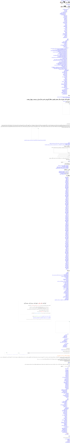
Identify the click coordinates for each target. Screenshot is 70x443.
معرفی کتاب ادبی (65, 93)
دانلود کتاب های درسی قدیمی (66, 97)
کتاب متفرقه (65, 15)
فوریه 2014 (67, 264)
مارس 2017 (66, 241)
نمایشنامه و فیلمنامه (64, 81)
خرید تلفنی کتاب (65, 345)
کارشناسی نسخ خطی (64, 42)
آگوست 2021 (66, 212)
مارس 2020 (66, 223)
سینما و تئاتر (65, 19)
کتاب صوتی (66, 294)
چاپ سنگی (65, 31)
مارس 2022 (66, 207)
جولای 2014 (66, 260)
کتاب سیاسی (66, 293)
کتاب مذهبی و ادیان (64, 76)
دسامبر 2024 (66, 185)
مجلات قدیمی (65, 75)
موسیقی (66, 419)
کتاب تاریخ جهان (65, 74)
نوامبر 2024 (67, 186)
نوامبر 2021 (67, 210)
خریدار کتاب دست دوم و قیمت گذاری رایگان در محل (60, 59)
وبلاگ (66, 334)
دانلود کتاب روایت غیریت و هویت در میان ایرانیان (62, 167)
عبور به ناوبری (68, 0)
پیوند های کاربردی (66, 338)
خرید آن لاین (65, 44)
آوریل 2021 (67, 215)
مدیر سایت (67, 171)
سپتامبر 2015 (66, 252)
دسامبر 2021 (66, 209)
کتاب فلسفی (66, 295)
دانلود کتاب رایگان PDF (62, 171)
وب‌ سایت (68, 156)
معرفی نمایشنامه (65, 91)
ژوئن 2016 (67, 247)
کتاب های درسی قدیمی (64, 84)
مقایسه (67, 433)
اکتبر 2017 (67, 236)
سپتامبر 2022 (66, 203)
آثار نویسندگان (65, 336)
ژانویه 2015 (67, 256)
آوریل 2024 (67, 190)
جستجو (69, 161)
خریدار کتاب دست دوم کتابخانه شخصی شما (61, 63)
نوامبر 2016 (67, 244)
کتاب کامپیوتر (65, 79)
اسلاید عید (67, 273)
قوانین (66, 400)
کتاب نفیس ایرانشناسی (62, 13)
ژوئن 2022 (67, 205)
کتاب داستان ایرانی (64, 72)
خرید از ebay (65, 46)
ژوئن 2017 (67, 239)
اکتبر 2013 (67, 266)
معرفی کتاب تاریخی (65, 285)
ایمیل (69, 155)
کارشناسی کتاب (65, 41)
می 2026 (67, 179)
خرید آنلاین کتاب (65, 346)
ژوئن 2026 (67, 178)
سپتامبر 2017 (66, 237)
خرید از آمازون (65, 406)
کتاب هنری (65, 77)
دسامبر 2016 (66, 243)
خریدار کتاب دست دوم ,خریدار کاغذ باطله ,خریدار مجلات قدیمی (59, 57)
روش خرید (67, 278)
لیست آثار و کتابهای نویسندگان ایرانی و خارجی (62, 281)
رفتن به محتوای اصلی (63, 0)
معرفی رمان (65, 89)
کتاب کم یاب (65, 28)
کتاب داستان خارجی (64, 410)
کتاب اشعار (65, 86)
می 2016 (67, 248)
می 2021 (67, 214)
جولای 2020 (66, 221)
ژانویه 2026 (67, 181)
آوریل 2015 (67, 255)
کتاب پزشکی (66, 298)
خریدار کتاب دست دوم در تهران (63, 61)
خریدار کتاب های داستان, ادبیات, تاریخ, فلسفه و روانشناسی (60, 67)
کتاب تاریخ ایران (65, 412)
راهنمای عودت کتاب (64, 341)
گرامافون (65, 35)
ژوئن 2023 (67, 197)
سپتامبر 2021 (66, 211)
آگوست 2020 (66, 220)
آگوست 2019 (66, 225)
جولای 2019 (66, 226)
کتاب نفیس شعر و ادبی (64, 390)
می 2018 (67, 231)
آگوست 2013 (66, 267)
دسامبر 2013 (66, 265)
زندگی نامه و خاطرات (64, 425)
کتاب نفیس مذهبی (63, 12)
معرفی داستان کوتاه (65, 282)
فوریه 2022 (67, 208)
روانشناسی (65, 85)
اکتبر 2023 (67, 194)
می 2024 (67, 189)
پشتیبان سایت (64, 101)
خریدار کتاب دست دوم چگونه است (62, 56)
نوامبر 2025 (67, 182)
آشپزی (67, 272)
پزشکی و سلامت (65, 33)
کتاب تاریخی (65, 73)
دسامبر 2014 (66, 257)
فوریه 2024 (67, 191)
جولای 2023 (66, 196)
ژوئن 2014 (67, 261)
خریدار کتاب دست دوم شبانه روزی (62, 53)
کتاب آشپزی (65, 80)
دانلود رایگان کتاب (66, 275)
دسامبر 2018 (66, 228)
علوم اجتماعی (65, 26)
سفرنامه (66, 29)
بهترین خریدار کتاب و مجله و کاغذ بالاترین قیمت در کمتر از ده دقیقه (59, 50)
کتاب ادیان (65, 20)
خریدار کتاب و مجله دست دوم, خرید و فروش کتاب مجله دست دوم (59, 48)
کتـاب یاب (65, 339)
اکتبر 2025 (67, 183)
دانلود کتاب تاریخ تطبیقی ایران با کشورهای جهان (62, 166)
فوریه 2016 (67, 250)
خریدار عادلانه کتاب (64, 66)
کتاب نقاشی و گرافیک (64, 392)
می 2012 (67, 268)
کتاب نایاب (65, 11)
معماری (66, 23)
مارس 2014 (66, 263)
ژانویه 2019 (67, 227)
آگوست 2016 (66, 246)
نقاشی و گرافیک (65, 22)
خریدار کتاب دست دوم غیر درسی (63, 62)
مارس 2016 (66, 249)
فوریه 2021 (67, 216)
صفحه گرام (36, 305)
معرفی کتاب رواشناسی (64, 92)
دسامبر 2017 (66, 235)
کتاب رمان (65, 10)
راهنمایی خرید (66, 343)
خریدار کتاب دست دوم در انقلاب (63, 52)
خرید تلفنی (65, 43)
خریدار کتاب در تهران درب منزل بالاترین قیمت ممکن (60, 68)
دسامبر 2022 (66, 201)
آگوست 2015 (66, 253)
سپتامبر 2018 (66, 229)
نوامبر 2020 (67, 218)
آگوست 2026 (66, 177)
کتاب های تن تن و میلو (64, 83)
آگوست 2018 (66, 230)
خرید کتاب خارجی (64, 45)
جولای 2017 (66, 238)
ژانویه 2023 (67, 200)
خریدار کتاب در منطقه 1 (64, 65)
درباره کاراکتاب (65, 340)
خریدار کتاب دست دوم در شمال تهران (62, 51)
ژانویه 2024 (67, 192)
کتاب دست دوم (65, 17)
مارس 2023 (66, 199)
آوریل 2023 (67, 198)
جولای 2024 (66, 188)
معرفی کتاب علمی (66, 286)
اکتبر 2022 (67, 202)
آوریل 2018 (67, 232)
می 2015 (67, 254)
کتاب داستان (65, 71)
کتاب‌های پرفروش (64, 34)
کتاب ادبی (67, 289)
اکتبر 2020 (67, 219)
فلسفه (66, 32)
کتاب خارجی (65, 30)
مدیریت (66, 24)
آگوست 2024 (66, 187)
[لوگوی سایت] (68, 7)
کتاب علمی (65, 82)
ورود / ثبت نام (66, 434)
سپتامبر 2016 (66, 245)
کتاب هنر (66, 21)
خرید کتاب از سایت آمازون (63, 404)
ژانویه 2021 (67, 217)
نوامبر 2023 (67, 193)
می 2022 (67, 206)
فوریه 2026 (67, 180)
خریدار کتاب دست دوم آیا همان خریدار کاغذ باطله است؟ (60, 55)
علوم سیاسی (65, 25)
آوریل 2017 (67, 240)
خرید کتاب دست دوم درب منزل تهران (62, 64)
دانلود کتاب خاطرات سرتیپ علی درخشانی (63, 165)
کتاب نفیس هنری (63, 14)
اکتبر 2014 (67, 258)
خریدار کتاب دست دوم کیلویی (63, 54)
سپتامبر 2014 (66, 259)
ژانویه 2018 (67, 234)
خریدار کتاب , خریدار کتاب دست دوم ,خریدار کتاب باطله (60, 60)
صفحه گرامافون (65, 37)
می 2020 (67, 222)
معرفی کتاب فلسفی (64, 90)
